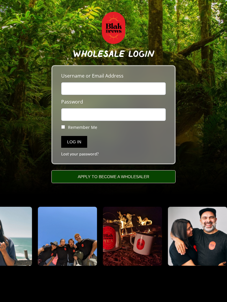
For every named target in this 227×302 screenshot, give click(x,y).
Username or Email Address (92, 76)
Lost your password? (80, 154)
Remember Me (82, 127)
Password (72, 102)
